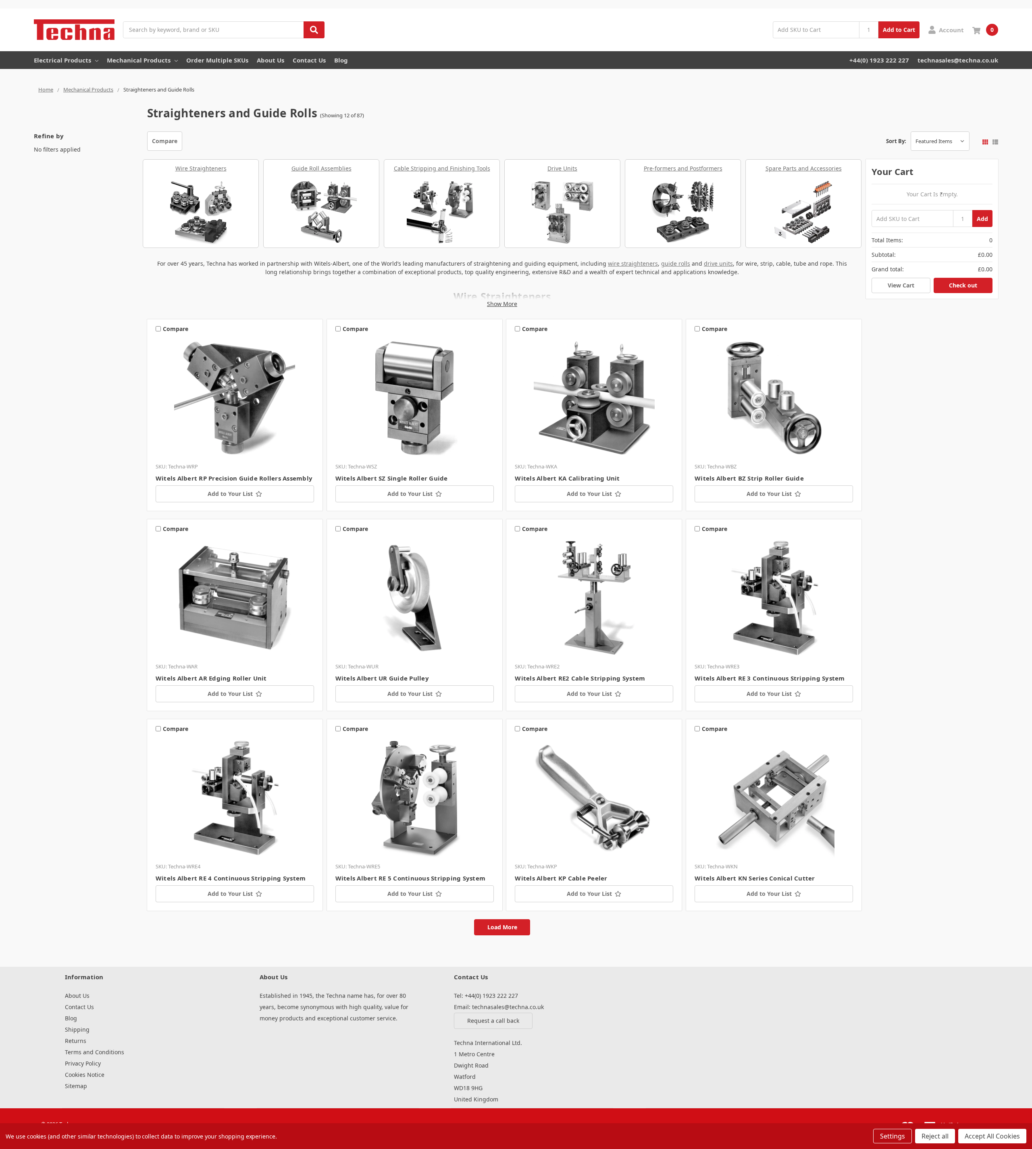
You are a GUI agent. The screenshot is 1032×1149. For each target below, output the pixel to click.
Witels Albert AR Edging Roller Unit (211, 678)
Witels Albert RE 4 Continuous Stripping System (231, 878)
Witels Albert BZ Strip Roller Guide (749, 478)
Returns (75, 1041)
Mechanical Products (139, 60)
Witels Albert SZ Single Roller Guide (391, 478)
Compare (164, 141)
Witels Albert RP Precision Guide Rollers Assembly (234, 478)
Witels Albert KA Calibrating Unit (567, 478)
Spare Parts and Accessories (804, 168)
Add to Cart (899, 29)
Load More (502, 927)
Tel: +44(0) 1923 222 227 (486, 995)
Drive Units (562, 168)
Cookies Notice (84, 1074)
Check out (963, 285)
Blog (341, 60)
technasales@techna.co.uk (958, 60)
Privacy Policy (83, 1063)
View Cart (901, 285)
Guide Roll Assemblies (321, 168)
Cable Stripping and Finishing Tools (442, 168)
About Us (270, 60)
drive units (718, 263)
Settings (892, 1136)
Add (982, 219)
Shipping (77, 1029)
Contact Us (309, 60)
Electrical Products (62, 60)
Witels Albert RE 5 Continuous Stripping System (410, 878)
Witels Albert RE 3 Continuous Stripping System (770, 678)
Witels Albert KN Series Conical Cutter (755, 878)
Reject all (935, 1136)
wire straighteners (633, 263)
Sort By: (896, 141)
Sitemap (76, 1086)
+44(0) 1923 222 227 (879, 60)
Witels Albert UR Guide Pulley (382, 678)
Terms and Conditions (94, 1052)
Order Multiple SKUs (217, 60)
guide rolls (675, 263)
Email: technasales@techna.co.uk (499, 1007)
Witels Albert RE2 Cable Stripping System (580, 678)
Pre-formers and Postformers (683, 168)
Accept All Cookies (992, 1136)
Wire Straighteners (201, 168)
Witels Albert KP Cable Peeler (561, 878)
